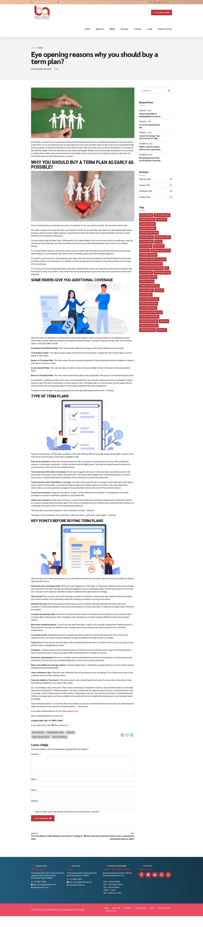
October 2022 (144, 197)
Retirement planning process (151, 268)
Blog (40, 48)
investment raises (163, 237)
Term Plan (70, 732)
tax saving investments (149, 317)
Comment (36, 754)
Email (34, 790)
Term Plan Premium (59, 737)
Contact (137, 29)
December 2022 (145, 191)
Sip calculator (146, 272)
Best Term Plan (38, 732)
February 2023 (145, 179)
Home (87, 29)
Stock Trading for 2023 (149, 299)
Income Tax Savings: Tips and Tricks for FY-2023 (149, 137)
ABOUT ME (116, 908)
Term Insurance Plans (55, 732)
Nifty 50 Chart (146, 246)
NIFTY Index (144, 250)
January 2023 (144, 185)
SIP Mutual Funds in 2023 (149, 286)
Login (149, 29)
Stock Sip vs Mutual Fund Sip (149, 126)
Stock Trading (146, 295)
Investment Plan (147, 237)
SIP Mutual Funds (147, 281)
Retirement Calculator (160, 250)
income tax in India (147, 224)
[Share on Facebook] (122, 735)
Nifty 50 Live (158, 246)
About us (100, 29)
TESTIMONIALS (141, 908)
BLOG (152, 908)
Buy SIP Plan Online (162, 215)
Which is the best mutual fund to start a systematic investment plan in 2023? (150, 148)
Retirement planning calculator (153, 259)
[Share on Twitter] (127, 735)
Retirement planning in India (151, 264)
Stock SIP (159, 290)
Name (34, 779)
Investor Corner (165, 29)
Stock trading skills (148, 308)
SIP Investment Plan (162, 272)
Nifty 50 (158, 241)
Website (34, 801)
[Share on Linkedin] (132, 735)
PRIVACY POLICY (164, 908)
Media (112, 29)
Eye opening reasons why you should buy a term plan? (150, 159)
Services (124, 29)
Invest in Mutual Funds (149, 233)
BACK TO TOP (111, 911)
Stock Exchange (147, 290)
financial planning (147, 219)
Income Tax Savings (148, 228)
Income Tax (162, 219)
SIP (167, 268)
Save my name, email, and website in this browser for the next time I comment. (67, 812)
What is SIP (162, 330)
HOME (106, 908)
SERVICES (127, 908)
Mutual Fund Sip (146, 241)
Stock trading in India (149, 303)
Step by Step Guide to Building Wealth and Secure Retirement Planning (150, 115)
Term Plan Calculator (40, 737)
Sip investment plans (148, 277)
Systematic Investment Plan (151, 312)
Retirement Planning (148, 255)
